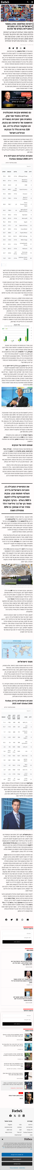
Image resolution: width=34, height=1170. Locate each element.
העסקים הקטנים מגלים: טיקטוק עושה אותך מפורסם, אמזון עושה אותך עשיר (13, 1074)
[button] (2, 1139)
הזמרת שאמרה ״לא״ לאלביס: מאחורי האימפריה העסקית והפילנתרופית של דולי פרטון (21, 980)
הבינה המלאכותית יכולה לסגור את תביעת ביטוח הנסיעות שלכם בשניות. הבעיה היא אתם (13, 1065)
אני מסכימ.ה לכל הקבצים (17, 1154)
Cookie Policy (22, 1167)
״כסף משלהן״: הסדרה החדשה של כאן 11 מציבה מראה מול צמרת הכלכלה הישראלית (13, 1054)
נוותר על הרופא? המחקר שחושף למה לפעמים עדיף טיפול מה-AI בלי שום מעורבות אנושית (22, 998)
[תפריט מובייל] (32, 2)
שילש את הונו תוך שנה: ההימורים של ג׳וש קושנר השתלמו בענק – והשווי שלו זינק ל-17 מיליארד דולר (21, 963)
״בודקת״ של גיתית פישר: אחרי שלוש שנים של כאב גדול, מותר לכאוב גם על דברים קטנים (12, 1044)
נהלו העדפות (17, 1164)
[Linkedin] (23, 1116)
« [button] (5, 265)
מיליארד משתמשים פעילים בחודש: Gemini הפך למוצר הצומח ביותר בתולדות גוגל (13, 1035)
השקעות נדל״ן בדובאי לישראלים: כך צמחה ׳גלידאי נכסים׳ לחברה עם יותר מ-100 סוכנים (13, 1083)
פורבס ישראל (8, 1121)
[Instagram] (19, 1116)
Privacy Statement (14, 1167)
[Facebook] (10, 1116)
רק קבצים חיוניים (17, 1159)
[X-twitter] (15, 1116)
